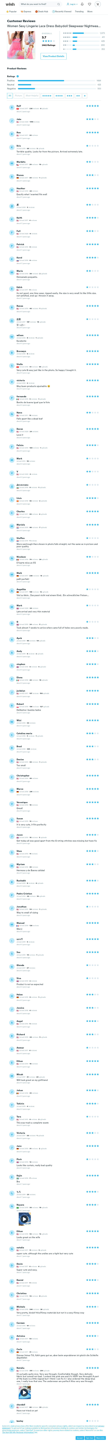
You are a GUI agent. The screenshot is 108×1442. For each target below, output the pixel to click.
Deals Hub (43, 11)
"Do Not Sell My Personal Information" (18, 1432)
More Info (100, 1438)
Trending (79, 11)
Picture (18, 95)
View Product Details (53, 56)
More (89, 11)
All (10, 95)
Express (27, 11)
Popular (13, 11)
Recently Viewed (63, 11)
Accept (80, 1438)
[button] (72, 4)
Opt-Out (89, 1438)
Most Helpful (32, 95)
